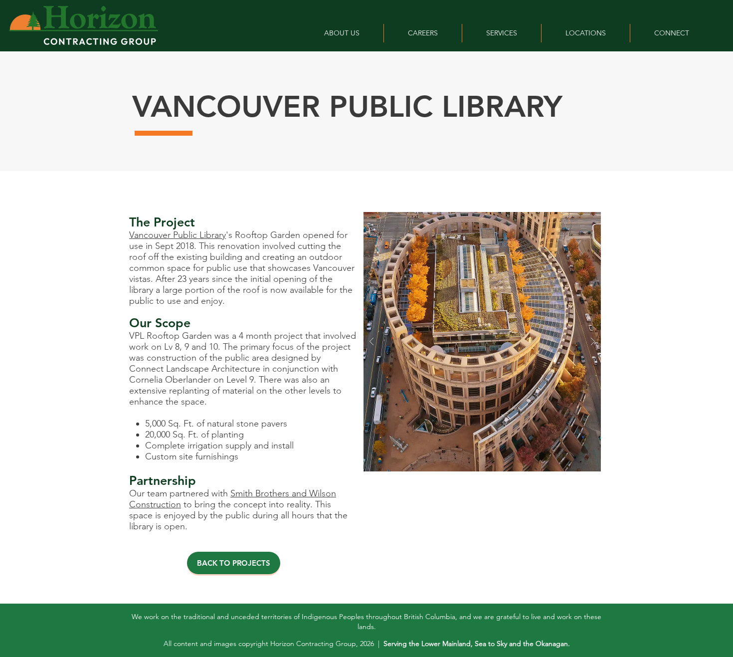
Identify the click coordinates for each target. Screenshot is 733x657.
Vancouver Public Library (177, 234)
